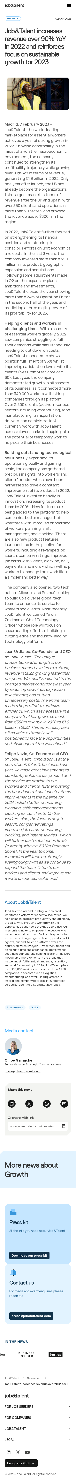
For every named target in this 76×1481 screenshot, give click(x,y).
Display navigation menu (69, 5)
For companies (18, 1417)
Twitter (29, 1104)
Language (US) (18, 1463)
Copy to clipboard (38, 1126)
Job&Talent (15, 1428)
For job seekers (19, 1406)
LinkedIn (12, 1104)
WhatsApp (47, 1104)
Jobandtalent (14, 5)
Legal (9, 1439)
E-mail (64, 1104)
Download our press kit (29, 1255)
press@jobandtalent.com (22, 1071)
